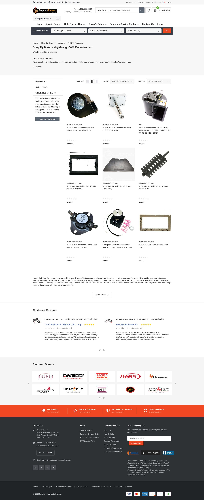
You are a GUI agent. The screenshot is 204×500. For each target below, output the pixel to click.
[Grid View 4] (97, 81)
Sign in (140, 2)
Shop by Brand (47, 43)
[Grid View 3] (92, 81)
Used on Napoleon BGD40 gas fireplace (149, 319)
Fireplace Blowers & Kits (89, 434)
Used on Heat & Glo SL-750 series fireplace (81, 319)
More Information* (53, 412)
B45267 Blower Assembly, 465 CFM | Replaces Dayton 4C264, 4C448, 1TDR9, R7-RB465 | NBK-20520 (155, 130)
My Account (131, 2)
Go (167, 31)
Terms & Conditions (111, 441)
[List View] (87, 81)
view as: (80, 81)
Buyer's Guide (96, 24)
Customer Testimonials (113, 452)
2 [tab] (104, 350)
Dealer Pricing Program (113, 448)
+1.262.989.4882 (84, 9)
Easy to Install (57, 2)
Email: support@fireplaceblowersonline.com (53, 460)
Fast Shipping (41, 2)
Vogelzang (61, 43)
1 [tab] (100, 350)
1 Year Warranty (74, 2)
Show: (105, 81)
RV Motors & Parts (87, 441)
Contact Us (119, 487)
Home (35, 43)
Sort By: (141, 81)
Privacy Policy (109, 437)
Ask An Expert (45, 453)
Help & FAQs (109, 434)
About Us (107, 430)
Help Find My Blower (64, 487)
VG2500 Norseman (75, 43)
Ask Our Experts (47, 119)
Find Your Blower (40, 31)
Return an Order (110, 445)
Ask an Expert (47, 487)
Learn (129, 487)
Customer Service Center (123, 24)
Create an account (153, 2)
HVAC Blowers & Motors (90, 437)
